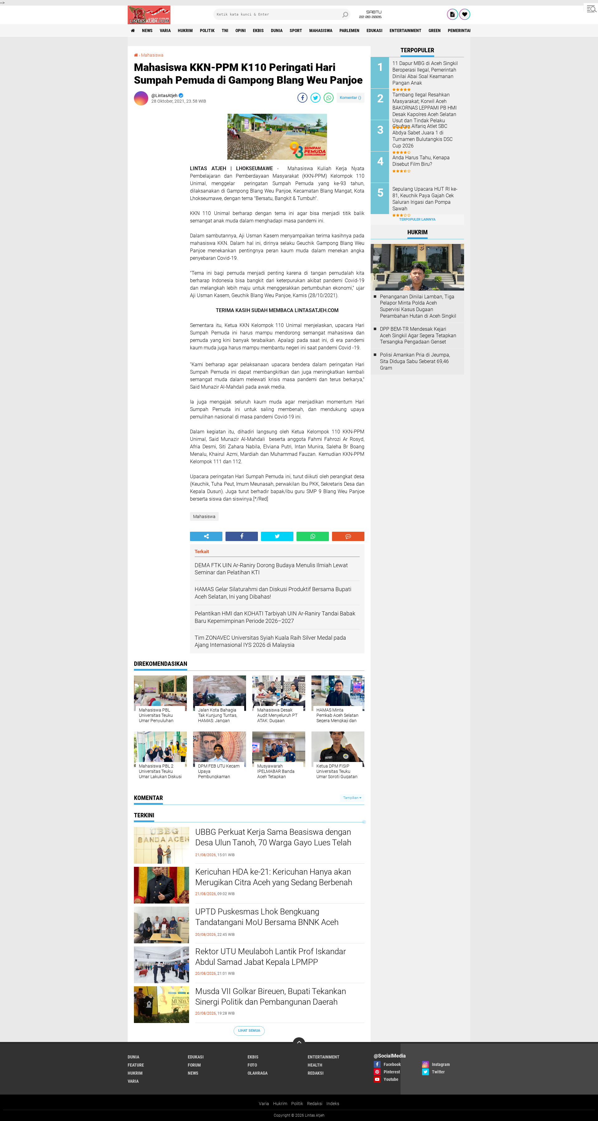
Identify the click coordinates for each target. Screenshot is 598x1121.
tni (225, 30)
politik (207, 30)
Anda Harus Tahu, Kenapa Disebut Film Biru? (421, 161)
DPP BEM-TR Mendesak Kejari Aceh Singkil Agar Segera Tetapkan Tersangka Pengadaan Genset (418, 335)
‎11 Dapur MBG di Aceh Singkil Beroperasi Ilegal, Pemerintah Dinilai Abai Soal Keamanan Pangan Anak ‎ (425, 73)
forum (194, 1065)
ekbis (258, 30)
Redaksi (314, 1103)
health (315, 1065)
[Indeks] (453, 14)
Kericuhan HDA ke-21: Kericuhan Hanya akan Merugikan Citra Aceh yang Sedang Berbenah (273, 877)
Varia (264, 1103)
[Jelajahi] (591, 8)
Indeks (332, 1103)
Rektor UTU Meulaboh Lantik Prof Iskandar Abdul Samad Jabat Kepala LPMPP (270, 957)
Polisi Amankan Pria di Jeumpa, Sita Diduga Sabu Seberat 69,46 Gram (415, 361)
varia (165, 30)
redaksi (316, 1073)
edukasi (374, 30)
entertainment (405, 30)
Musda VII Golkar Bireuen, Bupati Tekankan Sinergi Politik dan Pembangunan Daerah (270, 997)
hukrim (185, 30)
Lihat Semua (249, 1031)
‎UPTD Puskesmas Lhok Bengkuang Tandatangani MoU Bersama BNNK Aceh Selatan (267, 922)
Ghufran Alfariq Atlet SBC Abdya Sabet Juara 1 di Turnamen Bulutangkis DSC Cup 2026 (422, 135)
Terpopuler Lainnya (417, 219)
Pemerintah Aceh (465, 30)
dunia (276, 30)
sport (296, 30)
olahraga (258, 1073)
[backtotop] (299, 1043)
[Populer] (465, 14)
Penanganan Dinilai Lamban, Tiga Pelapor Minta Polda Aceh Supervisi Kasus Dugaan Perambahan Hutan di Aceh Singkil (418, 306)
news (147, 30)
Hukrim (280, 1103)
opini (240, 30)
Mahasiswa (320, 30)
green (435, 30)
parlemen (349, 30)
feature (136, 1065)
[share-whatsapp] (329, 98)
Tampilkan (351, 798)
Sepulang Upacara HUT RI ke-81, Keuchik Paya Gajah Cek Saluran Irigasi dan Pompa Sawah (425, 198)
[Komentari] (348, 536)
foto (252, 1065)
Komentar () (350, 97)
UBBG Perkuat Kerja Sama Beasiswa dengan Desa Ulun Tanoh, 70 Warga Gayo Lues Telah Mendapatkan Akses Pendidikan (273, 842)
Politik (297, 1103)
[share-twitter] (315, 98)
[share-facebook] (302, 98)
